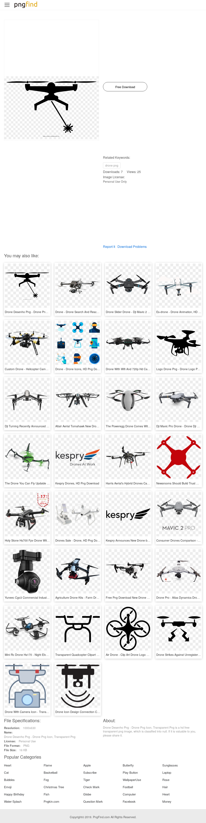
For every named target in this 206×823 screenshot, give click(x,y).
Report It (109, 246)
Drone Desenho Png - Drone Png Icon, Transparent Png (40, 312)
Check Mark (91, 787)
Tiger (86, 780)
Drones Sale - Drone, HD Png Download (80, 540)
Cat (6, 772)
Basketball (50, 772)
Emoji (7, 787)
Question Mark (93, 801)
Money (166, 801)
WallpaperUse (132, 780)
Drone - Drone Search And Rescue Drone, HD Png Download (94, 312)
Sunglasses (170, 765)
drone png (111, 165)
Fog (46, 780)
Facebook (129, 801)
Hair (165, 787)
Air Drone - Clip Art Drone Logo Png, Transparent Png (140, 655)
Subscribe (90, 772)
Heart (7, 765)
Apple (87, 765)
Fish (46, 794)
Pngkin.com (51, 801)
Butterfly (128, 765)
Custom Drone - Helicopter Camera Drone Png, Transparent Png (46, 369)
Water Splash (13, 801)
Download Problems (132, 246)
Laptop (166, 772)
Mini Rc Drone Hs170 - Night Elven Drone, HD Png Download (44, 655)
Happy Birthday (14, 794)
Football (128, 787)
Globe (87, 794)
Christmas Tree (54, 787)
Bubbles (9, 780)
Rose (165, 780)
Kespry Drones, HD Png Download (77, 483)
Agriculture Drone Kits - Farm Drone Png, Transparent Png (92, 597)
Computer (129, 794)
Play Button (130, 772)
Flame (48, 765)
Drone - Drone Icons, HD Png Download (80, 369)
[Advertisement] (51, 48)
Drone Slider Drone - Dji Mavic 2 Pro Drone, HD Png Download (146, 312)
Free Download (125, 87)
